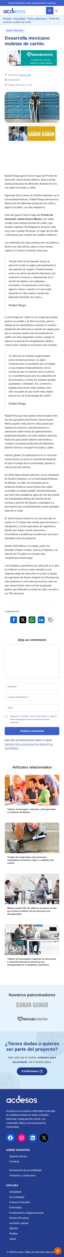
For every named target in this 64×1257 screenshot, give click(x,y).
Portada (7, 18)
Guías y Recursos (37, 18)
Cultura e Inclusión (19, 1202)
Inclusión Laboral (18, 1223)
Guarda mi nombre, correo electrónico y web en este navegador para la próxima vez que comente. (33, 719)
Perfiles (13, 1233)
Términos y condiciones (22, 1175)
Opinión (13, 1228)
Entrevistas (15, 1207)
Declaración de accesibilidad (25, 1170)
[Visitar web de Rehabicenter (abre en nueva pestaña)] (32, 1021)
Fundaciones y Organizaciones (26, 1212)
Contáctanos (29, 1071)
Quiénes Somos (18, 1156)
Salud (12, 1239)
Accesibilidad (16, 1197)
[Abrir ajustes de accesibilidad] (58, 1251)
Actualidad (19, 18)
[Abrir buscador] (49, 10)
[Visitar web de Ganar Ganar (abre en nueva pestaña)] (32, 1006)
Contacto (14, 1161)
